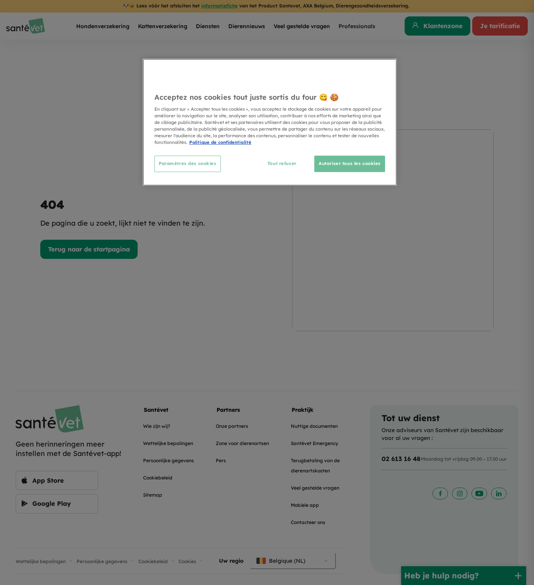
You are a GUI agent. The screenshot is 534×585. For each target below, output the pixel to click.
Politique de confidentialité (220, 142)
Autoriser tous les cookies (350, 163)
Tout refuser (282, 163)
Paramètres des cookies (188, 163)
